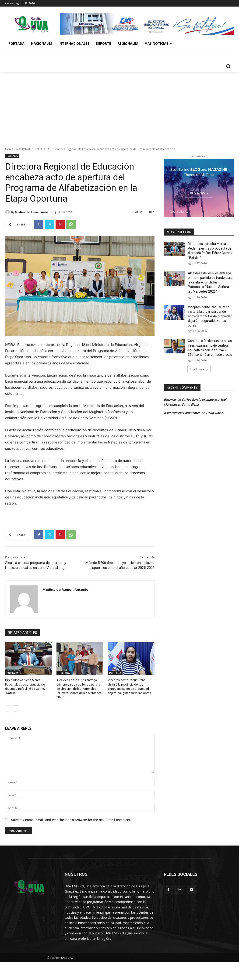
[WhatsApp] (71, 224)
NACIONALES (24, 149)
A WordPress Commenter (182, 413)
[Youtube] (191, 889)
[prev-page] (8, 708)
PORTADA (42, 149)
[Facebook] (38, 224)
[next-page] (15, 708)
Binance (170, 399)
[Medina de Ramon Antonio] (8, 212)
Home (9, 149)
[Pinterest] (60, 224)
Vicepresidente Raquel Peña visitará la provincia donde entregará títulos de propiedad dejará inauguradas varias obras (210, 316)
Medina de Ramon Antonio (33, 212)
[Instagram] (179, 889)
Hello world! (215, 413)
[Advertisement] (119, 107)
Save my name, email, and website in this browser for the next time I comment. (71, 820)
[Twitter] (49, 224)
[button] (228, 66)
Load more (197, 369)
